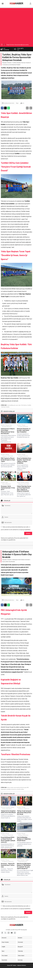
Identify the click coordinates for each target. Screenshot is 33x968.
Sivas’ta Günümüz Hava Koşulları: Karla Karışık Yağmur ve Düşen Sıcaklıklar (24, 460)
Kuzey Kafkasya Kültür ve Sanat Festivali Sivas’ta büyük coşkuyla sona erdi (8, 839)
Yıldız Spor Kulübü (5, 406)
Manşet (7, 425)
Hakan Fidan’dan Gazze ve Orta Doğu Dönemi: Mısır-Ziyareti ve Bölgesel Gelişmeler (24, 488)
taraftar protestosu (11, 789)
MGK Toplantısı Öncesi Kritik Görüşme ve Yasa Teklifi (8, 459)
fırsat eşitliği (10, 405)
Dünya (18, 482)
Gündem (9, 62)
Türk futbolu (24, 405)
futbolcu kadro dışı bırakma (13, 787)
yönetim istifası (20, 789)
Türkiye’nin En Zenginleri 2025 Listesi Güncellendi (8, 811)
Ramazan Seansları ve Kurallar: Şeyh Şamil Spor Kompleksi (23, 430)
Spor (11, 425)
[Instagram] (8, 932)
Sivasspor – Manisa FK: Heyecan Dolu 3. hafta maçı (8, 865)
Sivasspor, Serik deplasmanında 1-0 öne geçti (8, 487)
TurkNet (29, 405)
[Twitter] (5, 932)
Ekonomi (3, 807)
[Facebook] (2, 932)
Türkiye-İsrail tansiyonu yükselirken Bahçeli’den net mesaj (24, 812)
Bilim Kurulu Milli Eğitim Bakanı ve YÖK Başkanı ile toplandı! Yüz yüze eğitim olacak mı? (24, 866)
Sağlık (26, 860)
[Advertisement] (16, 24)
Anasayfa (4, 62)
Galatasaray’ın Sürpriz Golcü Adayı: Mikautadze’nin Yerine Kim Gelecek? (8, 431)
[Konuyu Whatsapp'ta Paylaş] (8, 108)
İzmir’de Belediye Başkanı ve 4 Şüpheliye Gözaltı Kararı (24, 838)
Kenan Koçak (23, 787)
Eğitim (18, 860)
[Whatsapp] (15, 932)
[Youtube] (11, 932)
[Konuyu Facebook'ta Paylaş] (2, 108)
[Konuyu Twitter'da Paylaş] (5, 108)
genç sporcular (17, 405)
